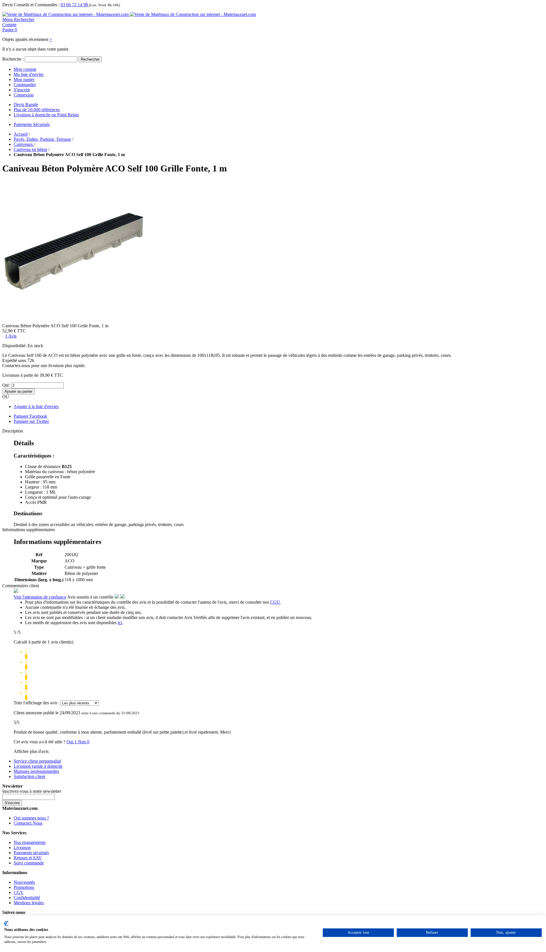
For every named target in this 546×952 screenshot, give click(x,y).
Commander (25, 84)
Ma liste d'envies (29, 74)
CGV (19, 892)
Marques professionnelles (36, 771)
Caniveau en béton (30, 149)
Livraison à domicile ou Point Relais (46, 114)
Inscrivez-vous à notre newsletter (31, 791)
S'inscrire (22, 89)
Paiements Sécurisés (32, 124)
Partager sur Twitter (31, 421)
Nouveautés (24, 882)
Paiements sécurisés (31, 852)
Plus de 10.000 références (37, 109)
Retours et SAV (28, 857)
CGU (275, 602)
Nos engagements (30, 842)
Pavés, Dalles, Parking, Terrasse (42, 139)
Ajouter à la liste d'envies (36, 406)
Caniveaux (24, 144)
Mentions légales (29, 902)
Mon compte (25, 69)
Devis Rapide (26, 104)
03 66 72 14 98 (75, 4)
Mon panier (24, 79)
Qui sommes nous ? (31, 818)
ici (120, 622)
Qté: (6, 385)
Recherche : (13, 59)
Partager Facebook (30, 416)
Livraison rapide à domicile (38, 766)
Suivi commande (29, 862)
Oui (72, 741)
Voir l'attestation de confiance (40, 597)
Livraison (22, 847)
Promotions (24, 887)
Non (83, 741)
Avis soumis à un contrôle (91, 597)
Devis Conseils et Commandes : (30, 4)
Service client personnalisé (37, 761)
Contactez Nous (28, 823)
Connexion (24, 94)
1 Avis (10, 336)
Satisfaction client (29, 776)
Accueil (21, 134)
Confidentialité (27, 897)
